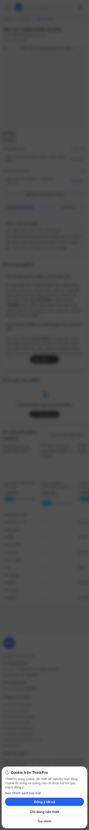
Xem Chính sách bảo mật (23, 793)
